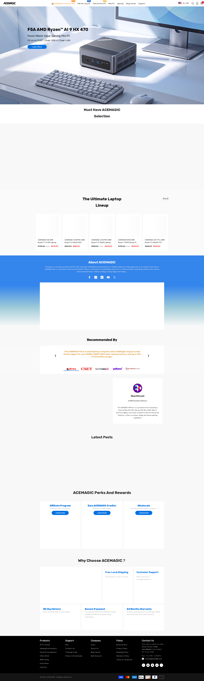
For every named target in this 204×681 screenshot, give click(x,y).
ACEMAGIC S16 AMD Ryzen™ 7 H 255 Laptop (47, 241)
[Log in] (197, 3)
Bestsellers (53, 130)
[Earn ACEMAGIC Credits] (102, 525)
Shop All (165, 198)
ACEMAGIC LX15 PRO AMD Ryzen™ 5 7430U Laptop (101, 241)
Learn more (37, 47)
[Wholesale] (143, 525)
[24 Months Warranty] (143, 618)
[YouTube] (108, 277)
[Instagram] (95, 277)
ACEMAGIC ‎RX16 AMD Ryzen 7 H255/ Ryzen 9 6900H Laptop (127, 241)
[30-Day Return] (60, 617)
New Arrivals (39, 130)
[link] (102, 306)
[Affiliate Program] (60, 525)
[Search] (192, 3)
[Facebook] (89, 277)
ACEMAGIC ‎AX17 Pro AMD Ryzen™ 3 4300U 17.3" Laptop (155, 241)
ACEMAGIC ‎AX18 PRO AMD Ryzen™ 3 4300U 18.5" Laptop (75, 241)
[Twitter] (114, 277)
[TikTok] (102, 277)
